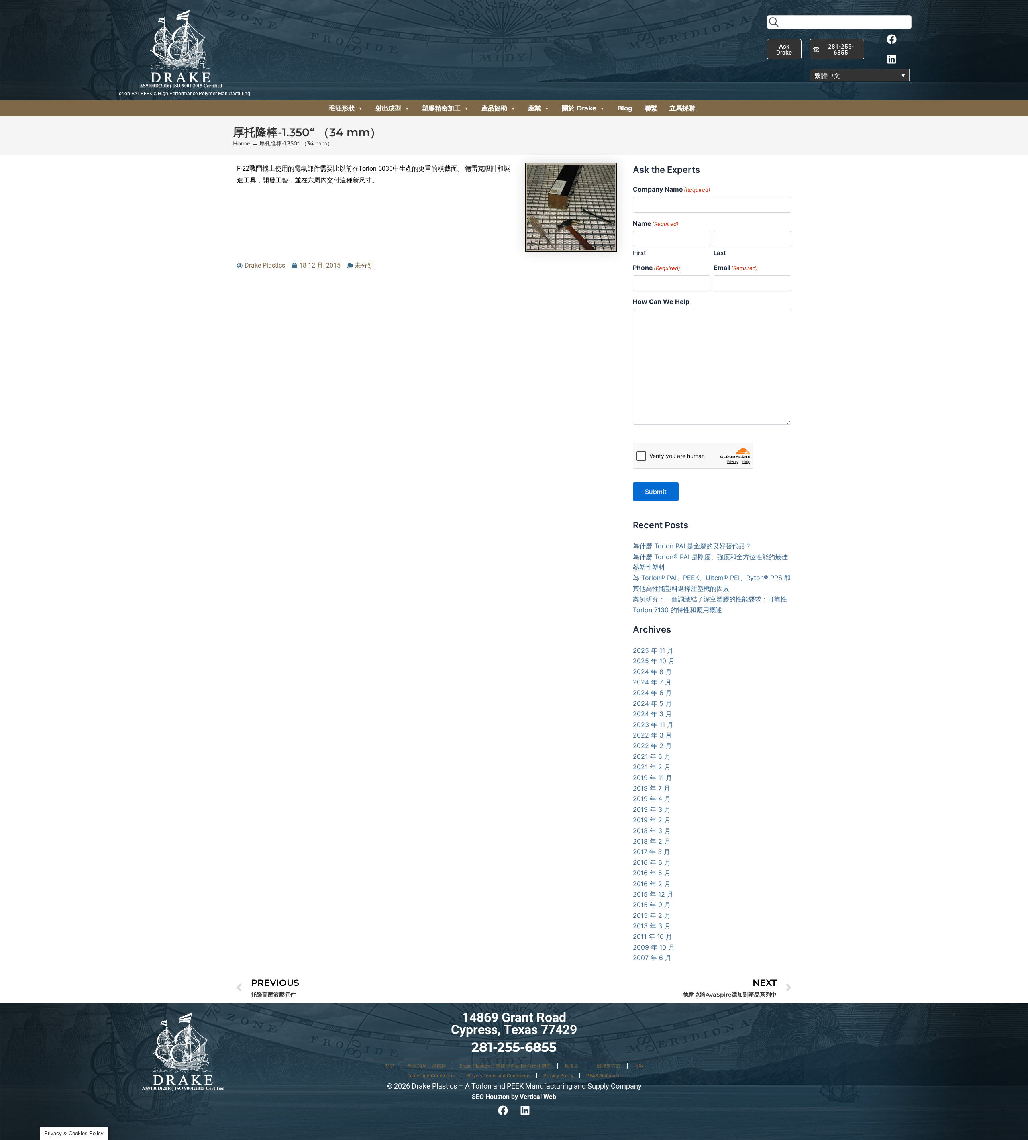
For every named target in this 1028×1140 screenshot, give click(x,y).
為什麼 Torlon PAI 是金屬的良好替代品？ (692, 546)
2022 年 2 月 (652, 746)
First (639, 253)
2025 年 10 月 (654, 661)
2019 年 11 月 (652, 778)
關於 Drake (579, 108)
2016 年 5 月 (652, 873)
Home (242, 143)
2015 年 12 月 (653, 894)
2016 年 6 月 (652, 862)
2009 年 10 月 (654, 947)
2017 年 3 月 (651, 852)
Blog (624, 108)
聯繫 (651, 108)
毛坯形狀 (342, 108)
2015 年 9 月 (652, 905)
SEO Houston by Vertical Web (514, 1097)
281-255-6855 (514, 1047)
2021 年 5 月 (652, 756)
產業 (534, 108)
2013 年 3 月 (652, 926)
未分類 (364, 265)
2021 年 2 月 (652, 767)
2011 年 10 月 (652, 936)
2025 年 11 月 (653, 650)
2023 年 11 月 (653, 725)
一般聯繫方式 (606, 1066)
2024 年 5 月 (652, 703)
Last (720, 253)
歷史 (389, 1066)
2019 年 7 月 (651, 788)
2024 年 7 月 (652, 682)
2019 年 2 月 (652, 820)
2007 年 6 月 (652, 958)
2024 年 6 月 (652, 692)
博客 (639, 1066)
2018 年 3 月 (652, 831)
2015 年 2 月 (652, 915)
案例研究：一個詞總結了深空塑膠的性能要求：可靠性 (710, 599)
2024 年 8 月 (652, 672)
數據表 (571, 1066)
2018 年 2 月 (652, 841)
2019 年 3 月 (652, 809)
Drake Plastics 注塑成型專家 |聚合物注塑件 (505, 1066)
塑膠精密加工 (441, 108)
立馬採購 (682, 108)
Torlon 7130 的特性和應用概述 (677, 610)
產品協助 (494, 108)
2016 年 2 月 (652, 884)
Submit (656, 492)
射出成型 (388, 108)
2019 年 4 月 (652, 799)
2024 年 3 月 (652, 714)
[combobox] (839, 22)
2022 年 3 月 (652, 735)
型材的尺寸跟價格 (427, 1066)
